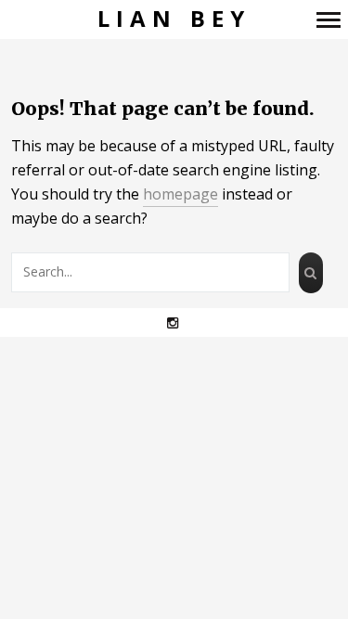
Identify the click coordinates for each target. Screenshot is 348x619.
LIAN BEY (174, 19)
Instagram (182, 322)
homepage (180, 194)
